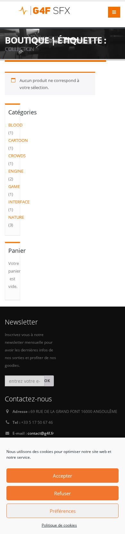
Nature (16, 217)
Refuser (62, 493)
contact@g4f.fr (41, 433)
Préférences (63, 511)
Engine (15, 171)
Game (14, 186)
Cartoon (18, 140)
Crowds (17, 156)
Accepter (62, 475)
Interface (18, 202)
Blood (15, 125)
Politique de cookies (59, 525)
